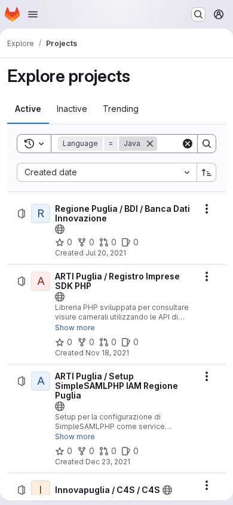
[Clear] (187, 143)
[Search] (206, 143)
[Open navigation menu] (32, 14)
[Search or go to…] (198, 14)
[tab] (28, 109)
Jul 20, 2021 (105, 252)
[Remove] (150, 143)
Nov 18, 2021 (107, 352)
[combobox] (107, 172)
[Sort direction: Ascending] (206, 172)
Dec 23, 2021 (107, 461)
